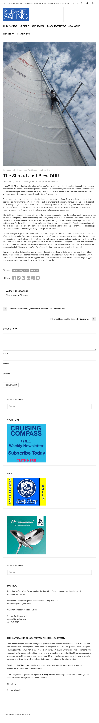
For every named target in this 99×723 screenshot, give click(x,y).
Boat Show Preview (56, 26)
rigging (26, 270)
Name (5, 353)
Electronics (23, 34)
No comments (53, 182)
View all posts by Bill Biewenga (18, 295)
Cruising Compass (16, 3)
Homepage (8, 170)
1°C (80, 3)
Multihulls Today (31, 3)
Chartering (9, 34)
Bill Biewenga (20, 170)
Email (5, 363)
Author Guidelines (63, 3)
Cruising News (10, 26)
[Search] (93, 3)
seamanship (34, 270)
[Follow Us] (87, 3)
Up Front (24, 26)
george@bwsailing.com (16, 619)
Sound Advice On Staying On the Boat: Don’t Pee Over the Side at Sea (37, 308)
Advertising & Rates (47, 3)
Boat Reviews (38, 26)
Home (5, 3)
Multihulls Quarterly (28, 665)
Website (6, 374)
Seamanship (74, 26)
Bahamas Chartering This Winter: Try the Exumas (70, 319)
